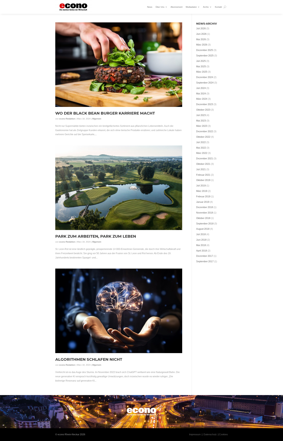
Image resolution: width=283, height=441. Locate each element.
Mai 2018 (201, 245)
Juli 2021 (201, 169)
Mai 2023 (201, 120)
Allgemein (96, 119)
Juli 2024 (201, 88)
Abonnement (176, 7)
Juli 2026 (201, 28)
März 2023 (201, 126)
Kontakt (218, 7)
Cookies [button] (223, 434)
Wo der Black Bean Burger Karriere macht (105, 113)
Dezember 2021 (204, 158)
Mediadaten (191, 7)
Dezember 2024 (204, 77)
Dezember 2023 (204, 104)
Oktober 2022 (203, 137)
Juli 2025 (201, 61)
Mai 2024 (201, 93)
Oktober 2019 (203, 180)
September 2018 (205, 223)
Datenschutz (210, 434)
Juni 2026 (201, 34)
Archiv (206, 7)
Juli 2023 (201, 115)
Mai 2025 (201, 66)
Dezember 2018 (204, 207)
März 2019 (201, 191)
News (149, 7)
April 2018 (201, 250)
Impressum (195, 434)
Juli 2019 (201, 185)
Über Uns (160, 7)
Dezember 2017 (204, 256)
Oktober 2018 (203, 218)
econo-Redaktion (67, 119)
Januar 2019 (202, 202)
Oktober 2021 (203, 164)
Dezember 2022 (204, 131)
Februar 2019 (203, 196)
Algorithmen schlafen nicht (88, 359)
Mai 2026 (201, 39)
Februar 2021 (203, 175)
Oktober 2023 (203, 110)
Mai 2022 (201, 148)
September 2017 (205, 261)
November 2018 (204, 212)
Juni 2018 (201, 240)
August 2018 (202, 229)
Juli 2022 (201, 142)
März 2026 (201, 44)
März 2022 (201, 153)
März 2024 (201, 99)
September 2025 (205, 55)
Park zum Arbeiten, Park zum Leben (95, 236)
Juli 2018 (201, 234)
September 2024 (205, 82)
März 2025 (201, 72)
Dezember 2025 (204, 50)
